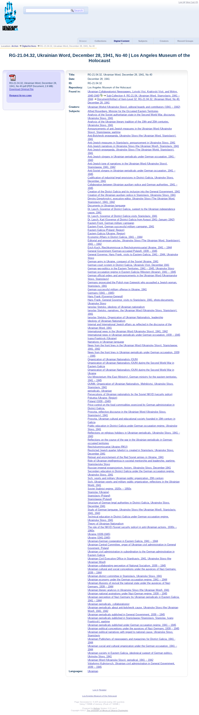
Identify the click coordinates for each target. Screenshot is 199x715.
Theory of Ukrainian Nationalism (106, 523)
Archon (14, 46)
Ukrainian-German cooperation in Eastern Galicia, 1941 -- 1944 (123, 541)
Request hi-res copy (20, 95)
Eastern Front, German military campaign (111, 223)
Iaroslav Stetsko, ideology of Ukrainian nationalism (116, 306)
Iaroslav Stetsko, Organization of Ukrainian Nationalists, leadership (125, 317)
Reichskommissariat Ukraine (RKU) (107, 446)
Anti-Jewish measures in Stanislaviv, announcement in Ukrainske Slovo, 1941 (131, 142)
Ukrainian (93, 671)
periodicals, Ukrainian (100, 390)
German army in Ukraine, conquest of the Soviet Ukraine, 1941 (123, 261)
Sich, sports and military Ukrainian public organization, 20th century (126, 478)
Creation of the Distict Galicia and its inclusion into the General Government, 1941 (134, 191)
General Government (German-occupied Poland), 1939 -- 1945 (122, 251)
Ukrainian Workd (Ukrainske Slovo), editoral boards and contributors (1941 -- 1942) (134, 106)
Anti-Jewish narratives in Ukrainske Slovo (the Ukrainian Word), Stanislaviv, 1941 (133, 146)
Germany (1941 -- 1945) (101, 292)
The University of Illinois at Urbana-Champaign (107, 710)
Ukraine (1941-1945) (99, 537)
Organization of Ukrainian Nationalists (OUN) (113, 359)
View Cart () (192, 2)
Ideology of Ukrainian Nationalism (106, 320)
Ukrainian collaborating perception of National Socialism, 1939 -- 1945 (127, 565)
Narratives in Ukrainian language (106, 341)
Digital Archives (29, 46)
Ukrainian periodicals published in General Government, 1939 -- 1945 (126, 614)
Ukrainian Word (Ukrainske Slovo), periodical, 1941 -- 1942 (120, 659)
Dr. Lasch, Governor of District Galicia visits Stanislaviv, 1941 (122, 216)
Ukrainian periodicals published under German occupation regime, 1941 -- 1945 (132, 625)
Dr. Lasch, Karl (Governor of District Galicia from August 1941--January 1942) (131, 219)
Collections (100, 41)
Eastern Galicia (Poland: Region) (106, 230)
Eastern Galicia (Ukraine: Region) (106, 233)
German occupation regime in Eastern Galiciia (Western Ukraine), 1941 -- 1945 (132, 272)
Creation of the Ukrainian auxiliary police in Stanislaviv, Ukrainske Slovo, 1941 (132, 195)
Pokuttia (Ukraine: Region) (102, 397)
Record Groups (185, 41)
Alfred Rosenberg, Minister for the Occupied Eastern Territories (123, 111)
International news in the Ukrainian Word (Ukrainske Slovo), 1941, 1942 (128, 331)
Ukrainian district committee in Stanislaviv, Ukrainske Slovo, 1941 (125, 576)
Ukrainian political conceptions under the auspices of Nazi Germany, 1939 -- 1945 (133, 628)
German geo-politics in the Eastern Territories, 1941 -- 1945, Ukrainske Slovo (131, 268)
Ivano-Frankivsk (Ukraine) (102, 338)
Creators (164, 41)
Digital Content (121, 41)
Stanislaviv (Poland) (99, 495)
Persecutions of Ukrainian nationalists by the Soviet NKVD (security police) (130, 394)
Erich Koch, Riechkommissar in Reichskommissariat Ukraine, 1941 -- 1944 (130, 247)
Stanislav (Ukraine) (98, 492)
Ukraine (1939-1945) (99, 534)
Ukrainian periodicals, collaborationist (108, 604)
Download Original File (21, 89)
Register (102, 690)
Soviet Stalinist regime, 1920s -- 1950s (109, 488)
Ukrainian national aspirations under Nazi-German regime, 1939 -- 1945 (127, 593)
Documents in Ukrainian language (106, 205)
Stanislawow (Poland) (100, 499)
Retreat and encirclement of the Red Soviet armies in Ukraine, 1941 (126, 457)
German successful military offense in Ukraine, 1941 (117, 289)
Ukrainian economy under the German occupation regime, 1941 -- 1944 (127, 579)
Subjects (142, 41)
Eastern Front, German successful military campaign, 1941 (121, 226)
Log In (181, 2)
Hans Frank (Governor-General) (105, 296)
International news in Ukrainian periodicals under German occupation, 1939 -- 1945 (134, 334)
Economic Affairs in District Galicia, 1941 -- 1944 (115, 237)
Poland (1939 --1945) (99, 401)
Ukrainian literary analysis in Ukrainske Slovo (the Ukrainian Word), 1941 (128, 590)
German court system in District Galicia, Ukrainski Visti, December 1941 (128, 265)
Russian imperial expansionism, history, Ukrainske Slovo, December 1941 (129, 467)
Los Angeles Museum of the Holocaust (99, 696)
